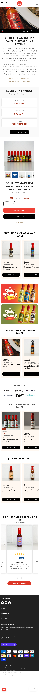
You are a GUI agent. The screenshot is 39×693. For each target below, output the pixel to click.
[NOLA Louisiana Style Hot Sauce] (11, 280)
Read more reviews (19, 613)
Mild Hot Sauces (25, 108)
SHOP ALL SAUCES (19, 162)
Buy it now (19, 246)
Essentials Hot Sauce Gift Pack (10, 471)
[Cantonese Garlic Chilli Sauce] (11, 377)
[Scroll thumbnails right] (32, 205)
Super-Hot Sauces (14, 112)
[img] (19, 584)
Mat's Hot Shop (21, 222)
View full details (19, 252)
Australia (7, 667)
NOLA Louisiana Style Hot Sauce (10, 298)
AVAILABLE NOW (19, 52)
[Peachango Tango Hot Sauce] (11, 502)
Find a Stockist (26, 112)
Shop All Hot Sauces (12, 108)
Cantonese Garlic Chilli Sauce (11, 395)
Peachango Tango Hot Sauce (10, 521)
